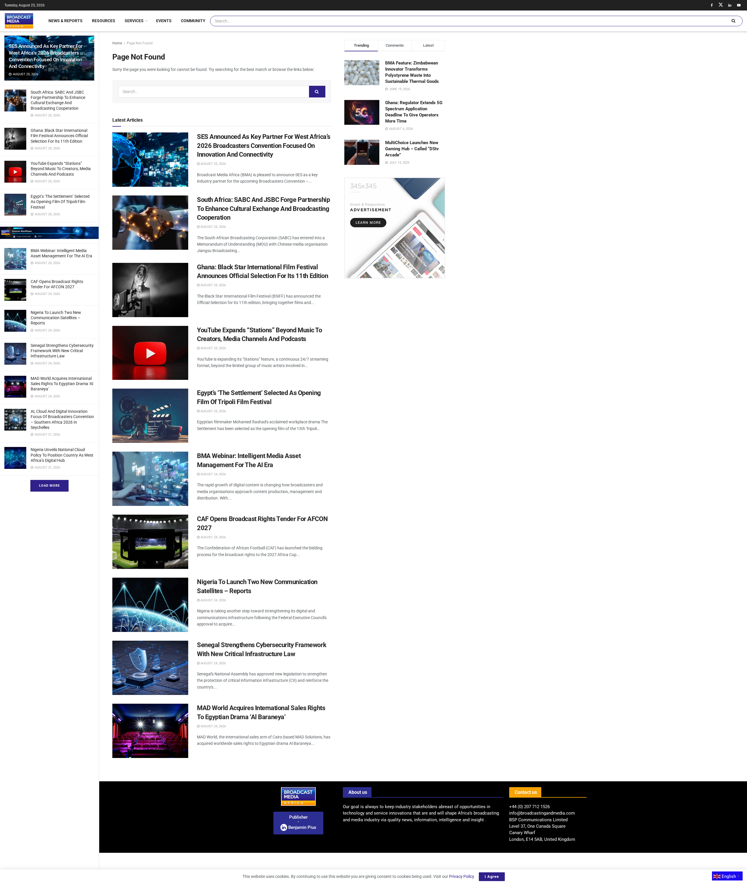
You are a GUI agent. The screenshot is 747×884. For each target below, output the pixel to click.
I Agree (492, 876)
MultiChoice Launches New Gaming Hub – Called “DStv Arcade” (412, 149)
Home (117, 43)
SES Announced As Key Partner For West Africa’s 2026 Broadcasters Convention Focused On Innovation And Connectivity (263, 145)
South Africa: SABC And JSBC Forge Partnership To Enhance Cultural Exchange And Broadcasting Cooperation (263, 208)
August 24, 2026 (213, 474)
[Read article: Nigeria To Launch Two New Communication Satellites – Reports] (150, 605)
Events (164, 20)
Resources (103, 20)
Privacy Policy (461, 876)
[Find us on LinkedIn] (730, 5)
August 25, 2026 (213, 164)
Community (193, 20)
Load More (49, 486)
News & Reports (65, 20)
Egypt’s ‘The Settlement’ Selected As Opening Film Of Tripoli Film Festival (60, 201)
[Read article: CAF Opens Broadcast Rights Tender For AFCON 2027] (150, 542)
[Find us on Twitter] (721, 5)
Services (134, 20)
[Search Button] (733, 21)
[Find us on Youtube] (739, 5)
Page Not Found (140, 43)
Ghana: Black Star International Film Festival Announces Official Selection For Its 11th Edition (59, 135)
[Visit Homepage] (19, 21)
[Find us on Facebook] (711, 5)
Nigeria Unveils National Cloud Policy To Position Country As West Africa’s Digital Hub (62, 454)
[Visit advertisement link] (49, 233)
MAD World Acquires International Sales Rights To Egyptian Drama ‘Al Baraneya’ (62, 383)
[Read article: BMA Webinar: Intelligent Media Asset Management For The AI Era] (150, 479)
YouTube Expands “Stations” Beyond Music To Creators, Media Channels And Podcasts (61, 168)
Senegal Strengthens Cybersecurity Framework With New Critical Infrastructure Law (62, 350)
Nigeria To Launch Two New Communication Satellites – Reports (56, 317)
